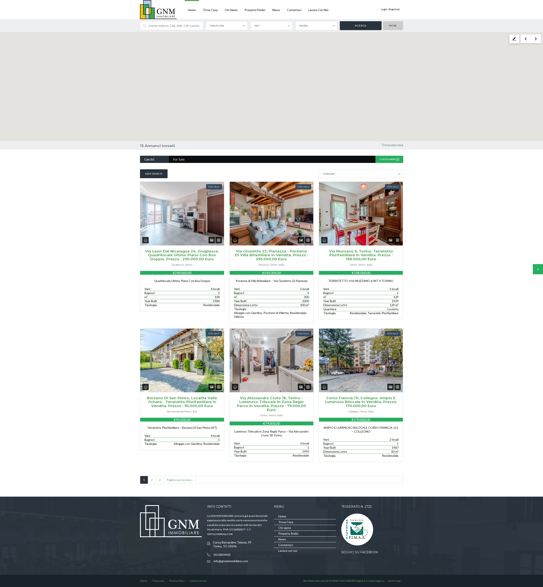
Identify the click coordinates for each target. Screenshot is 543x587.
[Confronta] (218, 240)
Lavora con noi (318, 10)
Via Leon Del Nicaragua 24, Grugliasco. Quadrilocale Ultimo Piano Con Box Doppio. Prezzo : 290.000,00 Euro (182, 255)
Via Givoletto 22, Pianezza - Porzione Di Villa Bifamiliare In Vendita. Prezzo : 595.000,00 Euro (271, 255)
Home (192, 10)
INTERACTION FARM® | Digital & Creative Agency (357, 580)
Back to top (394, 580)
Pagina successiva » (180, 480)
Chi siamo (231, 10)
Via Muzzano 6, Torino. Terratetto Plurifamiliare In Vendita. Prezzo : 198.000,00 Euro (361, 255)
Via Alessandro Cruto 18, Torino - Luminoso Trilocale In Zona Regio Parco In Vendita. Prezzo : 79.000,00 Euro (271, 404)
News (276, 10)
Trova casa (158, 580)
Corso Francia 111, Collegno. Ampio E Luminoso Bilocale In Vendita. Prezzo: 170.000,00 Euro (361, 402)
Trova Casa (210, 10)
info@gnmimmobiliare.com (231, 561)
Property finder (255, 10)
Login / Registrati (390, 9)
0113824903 (222, 554)
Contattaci (294, 10)
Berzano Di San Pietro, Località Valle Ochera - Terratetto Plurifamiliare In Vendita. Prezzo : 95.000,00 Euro (182, 402)
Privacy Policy (177, 580)
